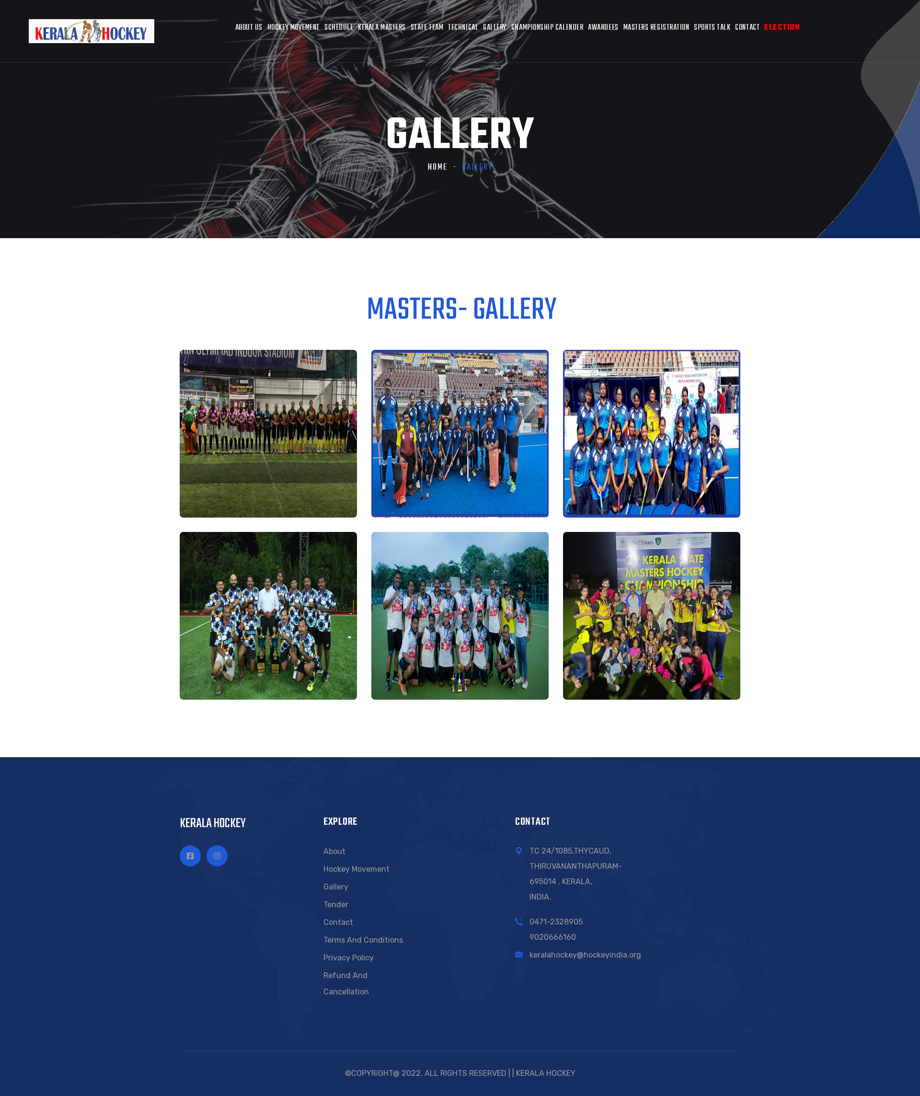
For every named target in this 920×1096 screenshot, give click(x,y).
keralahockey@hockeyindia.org (585, 954)
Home (438, 167)
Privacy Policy (348, 957)
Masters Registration (656, 28)
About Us (249, 28)
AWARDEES (603, 28)
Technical (463, 28)
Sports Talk (712, 28)
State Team (427, 28)
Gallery (494, 28)
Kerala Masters (382, 28)
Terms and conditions (363, 940)
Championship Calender (547, 28)
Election (782, 28)
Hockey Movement (293, 28)
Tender (335, 904)
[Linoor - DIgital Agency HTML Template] (91, 30)
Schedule (338, 28)
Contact (747, 28)
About (334, 851)
